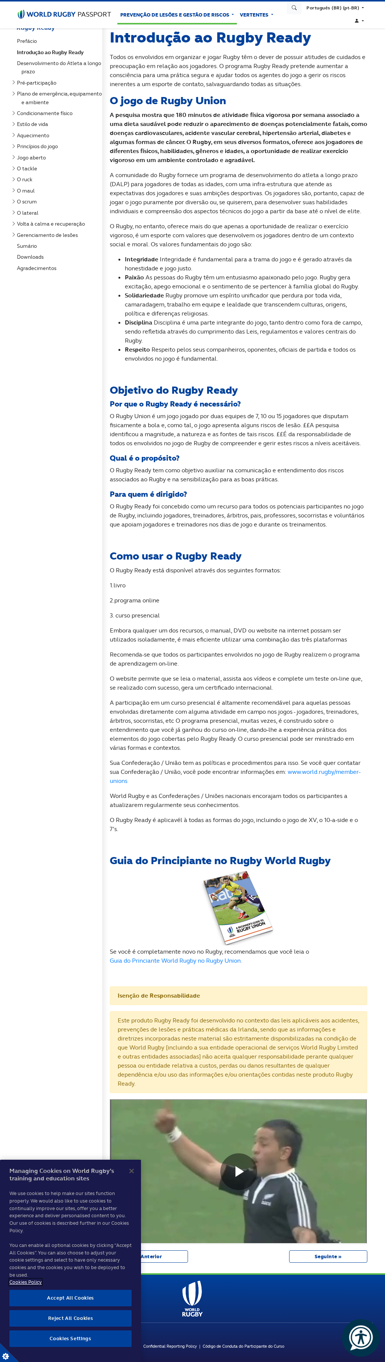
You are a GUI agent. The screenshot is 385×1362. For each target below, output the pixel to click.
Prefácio (28, 41)
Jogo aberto (33, 157)
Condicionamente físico (46, 113)
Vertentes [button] (255, 15)
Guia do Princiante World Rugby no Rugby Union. (176, 961)
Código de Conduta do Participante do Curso (243, 1346)
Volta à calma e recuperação (52, 223)
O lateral (29, 212)
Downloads (32, 256)
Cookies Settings (9, 1353)
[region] (70, 1261)
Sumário (28, 246)
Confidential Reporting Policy (171, 1346)
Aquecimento (34, 135)
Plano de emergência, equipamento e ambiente (61, 97)
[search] (294, 8)
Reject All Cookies (70, 1318)
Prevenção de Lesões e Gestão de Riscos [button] (175, 15)
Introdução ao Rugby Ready (52, 52)
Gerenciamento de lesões (49, 235)
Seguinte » (328, 1256)
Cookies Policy (25, 1282)
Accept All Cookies (70, 1298)
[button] (335, 8)
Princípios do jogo (39, 146)
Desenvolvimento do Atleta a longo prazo (60, 67)
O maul (27, 190)
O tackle (28, 168)
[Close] (131, 1171)
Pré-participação (38, 82)
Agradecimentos (38, 268)
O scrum (28, 201)
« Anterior (149, 1256)
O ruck (26, 179)
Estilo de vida (34, 124)
